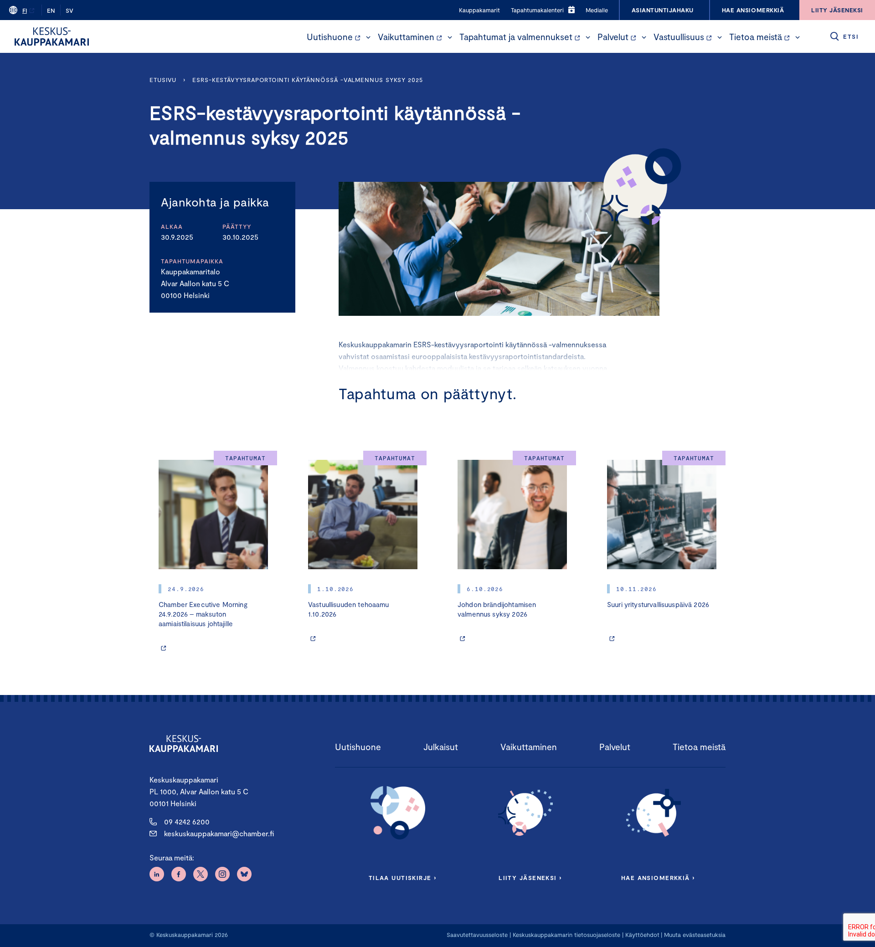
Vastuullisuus (679, 36)
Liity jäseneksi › (530, 877)
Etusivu (162, 79)
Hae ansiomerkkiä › (658, 877)
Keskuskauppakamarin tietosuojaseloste (565, 934)
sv (69, 10)
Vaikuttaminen (406, 36)
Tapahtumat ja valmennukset (515, 36)
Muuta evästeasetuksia (695, 934)
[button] (368, 37)
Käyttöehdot (642, 934)
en (51, 10)
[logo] (52, 36)
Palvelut (612, 36)
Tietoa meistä (755, 36)
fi (24, 10)
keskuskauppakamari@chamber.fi (219, 833)
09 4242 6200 (187, 821)
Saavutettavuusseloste (477, 934)
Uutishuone (330, 36)
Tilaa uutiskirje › (403, 877)
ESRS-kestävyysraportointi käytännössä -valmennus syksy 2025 (307, 79)
